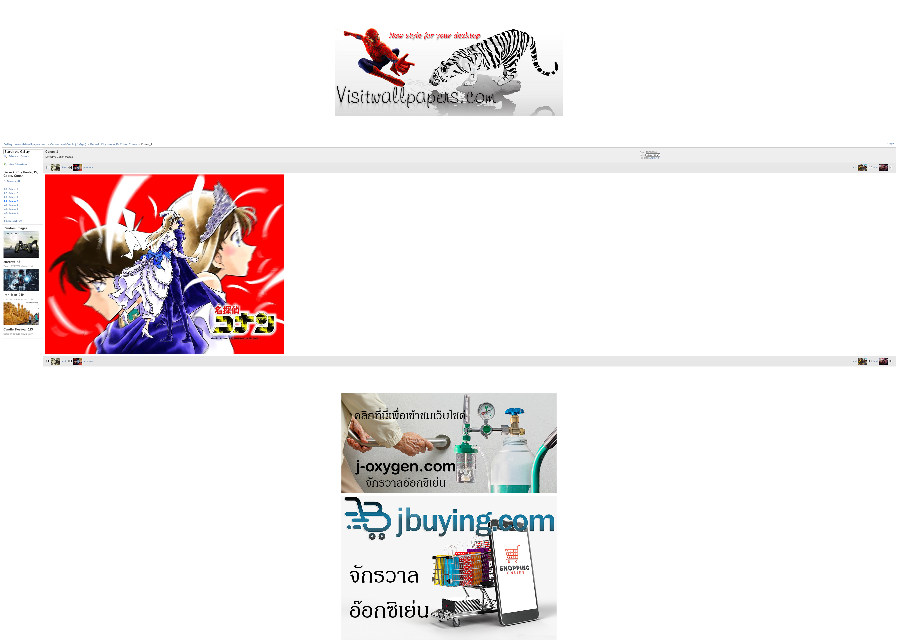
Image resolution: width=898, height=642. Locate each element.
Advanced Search (19, 156)
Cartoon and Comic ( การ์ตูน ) (68, 144)
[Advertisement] (449, 14)
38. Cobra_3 (11, 197)
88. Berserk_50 (13, 221)
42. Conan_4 (11, 213)
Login (890, 143)
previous (88, 167)
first (64, 167)
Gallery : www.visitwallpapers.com (25, 144)
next (854, 167)
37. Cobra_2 (11, 193)
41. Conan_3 (11, 209)
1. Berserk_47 (12, 181)
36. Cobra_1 (11, 189)
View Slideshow (18, 164)
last (875, 167)
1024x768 (654, 158)
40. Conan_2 (11, 205)
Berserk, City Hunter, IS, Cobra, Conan (113, 144)
